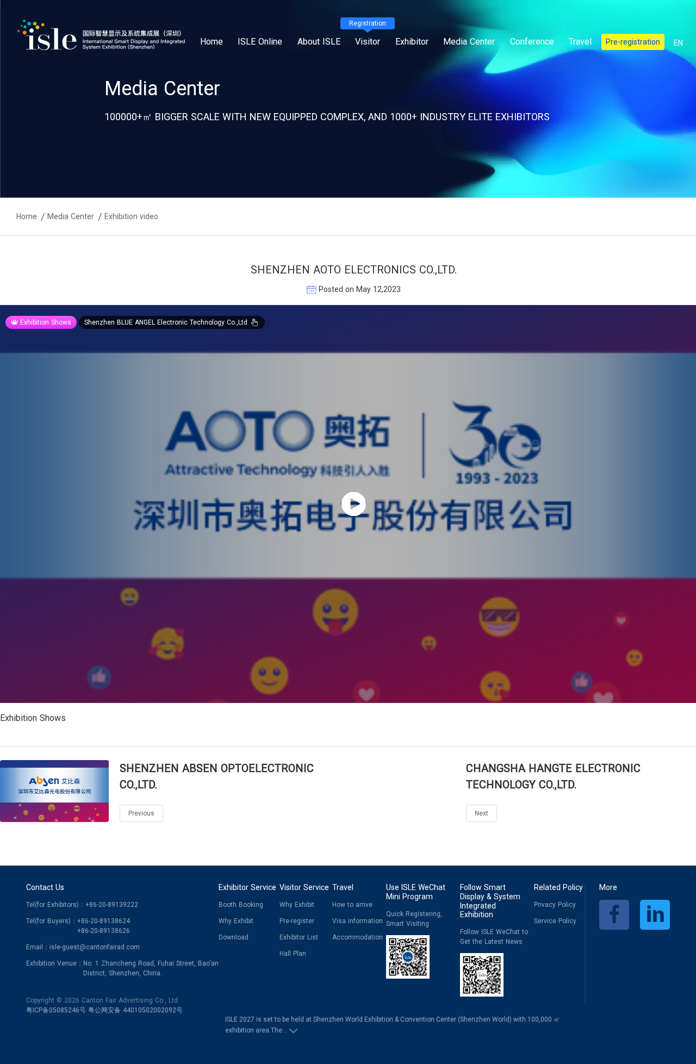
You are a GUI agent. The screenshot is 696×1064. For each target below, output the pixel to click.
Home (211, 41)
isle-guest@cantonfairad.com (94, 947)
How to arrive (352, 905)
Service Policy (555, 921)
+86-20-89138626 (103, 931)
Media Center (70, 216)
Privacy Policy (555, 905)
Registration (367, 23)
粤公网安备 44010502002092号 (135, 1010)
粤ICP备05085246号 (56, 1010)
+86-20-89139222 (111, 905)
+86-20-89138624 (103, 921)
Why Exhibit (236, 921)
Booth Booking (241, 905)
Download (233, 937)
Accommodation (357, 937)
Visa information (357, 921)
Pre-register (296, 921)
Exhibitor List (298, 937)
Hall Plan (292, 953)
